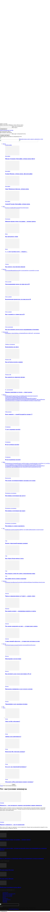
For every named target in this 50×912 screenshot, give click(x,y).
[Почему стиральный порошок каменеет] (12, 539)
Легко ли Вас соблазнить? (12, 721)
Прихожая (32, 529)
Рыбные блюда (38, 582)
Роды (37, 466)
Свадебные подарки (32, 400)
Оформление (15, 399)
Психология (5, 332)
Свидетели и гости (14, 400)
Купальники (17, 207)
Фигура (4, 643)
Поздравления (29, 395)
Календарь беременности (25, 465)
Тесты (4, 707)
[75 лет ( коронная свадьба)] (12, 425)
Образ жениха (21, 397)
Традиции (30, 399)
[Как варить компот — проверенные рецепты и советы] (12, 607)
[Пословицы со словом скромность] (12, 522)
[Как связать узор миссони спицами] (12, 263)
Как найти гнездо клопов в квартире (15, 578)
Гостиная (15, 529)
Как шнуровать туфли (11, 236)
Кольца (10, 399)
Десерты (19, 582)
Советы (38, 400)
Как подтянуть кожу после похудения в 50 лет (18, 674)
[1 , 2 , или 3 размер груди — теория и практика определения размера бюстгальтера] (12, 248)
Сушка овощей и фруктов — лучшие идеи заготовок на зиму (22, 641)
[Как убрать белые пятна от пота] (12, 554)
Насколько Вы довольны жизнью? (15, 751)
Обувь (21, 398)
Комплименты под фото (12, 347)
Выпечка (15, 582)
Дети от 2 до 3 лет (15, 464)
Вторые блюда (10, 582)
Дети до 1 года (44, 463)
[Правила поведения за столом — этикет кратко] (12, 388)
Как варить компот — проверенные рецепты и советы (20, 611)
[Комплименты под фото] (12, 343)
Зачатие (8, 465)
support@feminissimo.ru (14, 909)
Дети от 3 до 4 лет (23, 464)
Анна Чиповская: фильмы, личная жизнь (17, 189)
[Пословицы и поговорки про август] (12, 492)
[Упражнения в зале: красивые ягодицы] (12, 700)
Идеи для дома (24, 529)
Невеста (4, 394)
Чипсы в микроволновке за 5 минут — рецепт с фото (20, 596)
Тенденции (26, 207)
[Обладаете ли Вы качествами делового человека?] (12, 778)
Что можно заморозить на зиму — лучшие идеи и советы (21, 626)
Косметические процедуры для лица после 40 (18, 299)
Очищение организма (22, 645)
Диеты (8, 645)
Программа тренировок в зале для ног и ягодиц (18, 689)
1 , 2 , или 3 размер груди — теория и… (16, 251)
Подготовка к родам (28, 463)
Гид (3, 706)
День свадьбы (19, 395)
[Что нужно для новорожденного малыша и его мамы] (12, 476)
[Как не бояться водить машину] (12, 358)
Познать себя (27, 333)
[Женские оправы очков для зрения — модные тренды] (12, 217)
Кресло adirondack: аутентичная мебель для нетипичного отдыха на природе (22, 858)
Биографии (9, 145)
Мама (4, 462)
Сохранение (33, 466)
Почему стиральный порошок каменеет (16, 543)
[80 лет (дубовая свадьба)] (12, 440)
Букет (15, 398)
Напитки (27, 582)
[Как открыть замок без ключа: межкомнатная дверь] (12, 569)
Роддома (28, 466)
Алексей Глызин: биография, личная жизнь (17, 204)
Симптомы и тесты (36, 463)
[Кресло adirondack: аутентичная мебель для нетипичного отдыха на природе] (3, 855)
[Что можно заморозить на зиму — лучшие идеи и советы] (12, 622)
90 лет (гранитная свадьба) (13, 459)
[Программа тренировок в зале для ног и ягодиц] (12, 685)
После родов (8, 478)
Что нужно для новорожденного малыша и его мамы (20, 480)
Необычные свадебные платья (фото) (10, 887)
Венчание (9, 395)
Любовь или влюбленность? (13, 736)
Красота (4, 269)
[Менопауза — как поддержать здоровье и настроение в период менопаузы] (10, 801)
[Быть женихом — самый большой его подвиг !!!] (12, 410)
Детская (19, 529)
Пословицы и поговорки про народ (15, 510)
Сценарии (34, 395)
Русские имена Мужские (7, 870)
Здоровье (9, 270)
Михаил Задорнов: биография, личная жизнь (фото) (20, 158)
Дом (3, 528)
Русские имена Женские (6, 878)
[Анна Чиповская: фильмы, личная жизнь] (12, 185)
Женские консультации (21, 466)
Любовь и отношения (19, 333)
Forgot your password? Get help (6, 130)
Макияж (13, 270)
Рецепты (4, 581)
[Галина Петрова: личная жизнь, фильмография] (12, 170)
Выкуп (24, 395)
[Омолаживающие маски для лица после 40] (12, 280)
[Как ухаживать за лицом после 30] (12, 310)
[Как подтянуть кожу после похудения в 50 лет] (12, 670)
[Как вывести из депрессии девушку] (12, 373)
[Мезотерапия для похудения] (12, 655)
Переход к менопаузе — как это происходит (12, 824)
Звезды (4, 143)
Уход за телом (36, 270)
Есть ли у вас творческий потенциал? (15, 766)
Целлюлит (33, 645)
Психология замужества (23, 399)
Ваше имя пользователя (17, 126)
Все (6, 145)
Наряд (26, 400)
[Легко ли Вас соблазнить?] (12, 717)
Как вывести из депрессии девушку (15, 377)
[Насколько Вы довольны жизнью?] (12, 748)
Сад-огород (37, 529)
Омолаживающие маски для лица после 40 (17, 284)
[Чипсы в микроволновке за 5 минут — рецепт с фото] (12, 592)
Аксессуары (9, 207)
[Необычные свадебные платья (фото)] (3, 884)
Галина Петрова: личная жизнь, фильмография (18, 173)
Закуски (23, 582)
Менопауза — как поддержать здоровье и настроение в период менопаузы (21, 805)
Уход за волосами (22, 270)
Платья (24, 398)
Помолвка (15, 397)
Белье (13, 207)
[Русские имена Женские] (3, 876)
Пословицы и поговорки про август (15, 495)
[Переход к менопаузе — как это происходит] (10, 820)
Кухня (28, 529)
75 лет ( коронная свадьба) (12, 429)
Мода (4, 206)
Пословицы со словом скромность (15, 526)
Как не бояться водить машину (14, 362)
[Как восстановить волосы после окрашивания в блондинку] (12, 325)
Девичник (11, 397)
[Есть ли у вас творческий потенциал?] (12, 763)
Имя (11, 465)
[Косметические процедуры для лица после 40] (12, 295)
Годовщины (13, 395)
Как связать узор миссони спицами (15, 266)
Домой (1, 785)
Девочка (14, 465)
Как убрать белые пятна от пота (14, 558)
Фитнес (29, 645)
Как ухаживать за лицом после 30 (14, 314)
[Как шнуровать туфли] (12, 232)
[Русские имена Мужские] (3, 867)
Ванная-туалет (10, 529)
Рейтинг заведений (37, 399)
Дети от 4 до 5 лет (31, 464)
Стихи (39, 466)
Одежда (22, 207)
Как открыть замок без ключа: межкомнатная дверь (20, 573)
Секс (31, 333)
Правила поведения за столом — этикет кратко (18, 392)
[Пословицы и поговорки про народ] (12, 507)
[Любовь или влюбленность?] (12, 732)
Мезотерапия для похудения (13, 658)
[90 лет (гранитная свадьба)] (12, 455)
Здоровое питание (14, 645)
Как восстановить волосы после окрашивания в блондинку (22, 329)
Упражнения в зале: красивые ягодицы (16, 704)
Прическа (17, 270)
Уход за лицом (29, 270)
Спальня (41, 529)
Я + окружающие (36, 333)
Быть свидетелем (21, 400)
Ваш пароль (14, 127)
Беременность (10, 463)
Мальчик (18, 465)
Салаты (43, 582)
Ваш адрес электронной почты (19, 133)
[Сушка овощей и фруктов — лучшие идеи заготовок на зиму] (12, 637)
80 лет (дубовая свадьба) (12, 444)
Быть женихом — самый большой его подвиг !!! (18, 414)
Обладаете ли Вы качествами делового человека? (19, 782)
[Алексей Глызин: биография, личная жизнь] (12, 200)
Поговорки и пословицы (36, 465)
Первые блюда (32, 582)
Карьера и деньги (11, 333)
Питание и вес (20, 463)
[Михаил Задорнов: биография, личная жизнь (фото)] (12, 155)
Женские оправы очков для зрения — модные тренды (20, 221)
